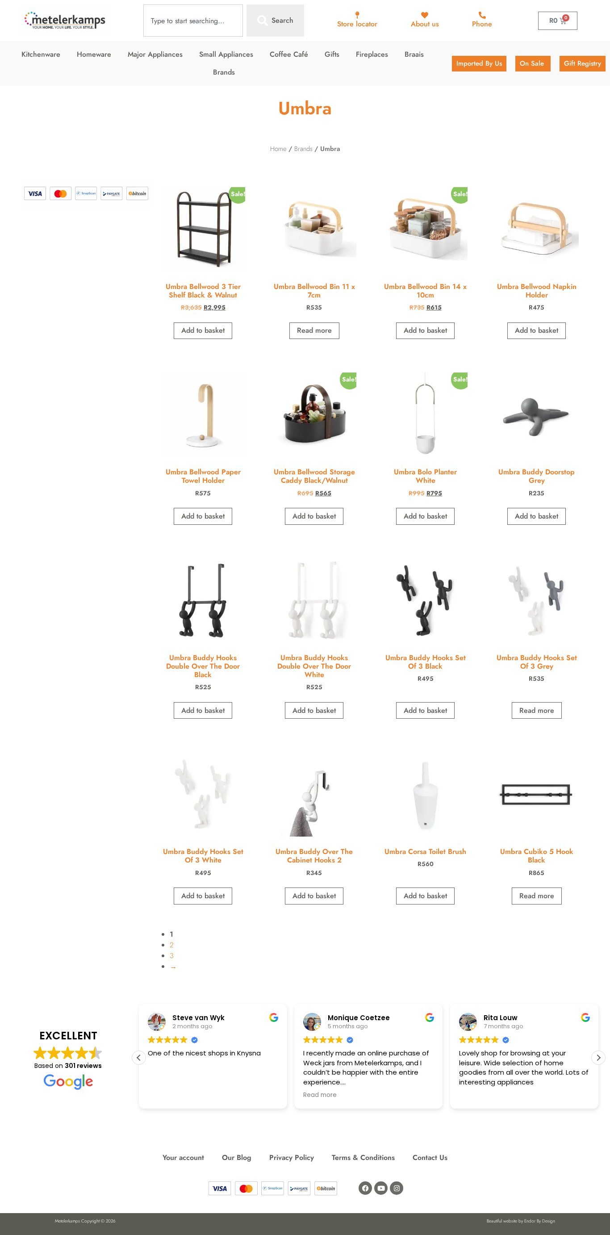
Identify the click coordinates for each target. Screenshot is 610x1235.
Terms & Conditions (363, 1157)
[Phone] (482, 15)
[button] (598, 1057)
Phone (482, 24)
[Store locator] (357, 15)
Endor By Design (539, 1221)
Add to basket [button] (203, 330)
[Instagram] (396, 1188)
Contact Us (430, 1157)
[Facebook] (365, 1188)
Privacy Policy (291, 1157)
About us (425, 24)
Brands (303, 149)
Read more (314, 330)
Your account (183, 1157)
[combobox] (193, 20)
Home (278, 149)
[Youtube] (381, 1188)
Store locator (357, 24)
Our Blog (236, 1157)
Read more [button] (320, 1095)
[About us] (424, 15)
